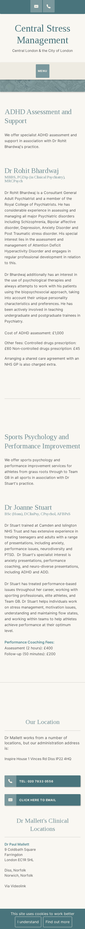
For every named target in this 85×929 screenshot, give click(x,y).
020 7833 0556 (41, 781)
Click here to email (37, 800)
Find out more (58, 922)
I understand (28, 922)
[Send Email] (36, 6)
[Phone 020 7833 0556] (49, 6)
